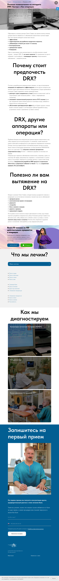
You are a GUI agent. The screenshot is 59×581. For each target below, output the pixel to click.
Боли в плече (12, 297)
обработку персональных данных (36, 528)
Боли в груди (12, 273)
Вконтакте (33, 558)
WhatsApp (33, 562)
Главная (9, 2)
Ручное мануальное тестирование (21, 393)
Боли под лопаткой (14, 288)
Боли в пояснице (13, 275)
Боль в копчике (13, 286)
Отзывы (9, 568)
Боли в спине (12, 277)
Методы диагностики (11, 562)
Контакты (9, 570)
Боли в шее (12, 279)
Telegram (32, 560)
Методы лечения (17, 2)
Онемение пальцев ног (15, 296)
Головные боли (13, 284)
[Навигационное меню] (56, 2)
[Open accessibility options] (57, 8)
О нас (9, 566)
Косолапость (12, 301)
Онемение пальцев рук (15, 290)
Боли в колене (13, 299)
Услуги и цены (10, 564)
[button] (13, 245)
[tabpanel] (29, 288)
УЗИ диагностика (15, 360)
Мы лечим (9, 558)
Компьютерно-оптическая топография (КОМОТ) (26, 327)
